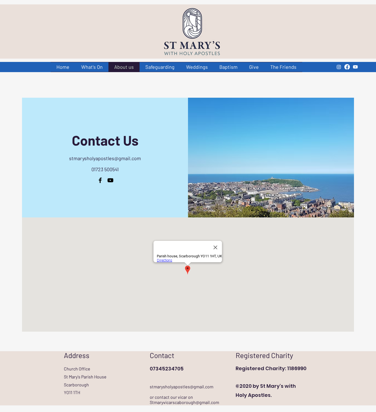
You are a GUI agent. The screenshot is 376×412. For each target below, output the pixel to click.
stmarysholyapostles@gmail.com (105, 158)
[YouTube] (355, 67)
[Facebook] (347, 67)
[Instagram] (339, 67)
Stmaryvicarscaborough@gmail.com (184, 402)
